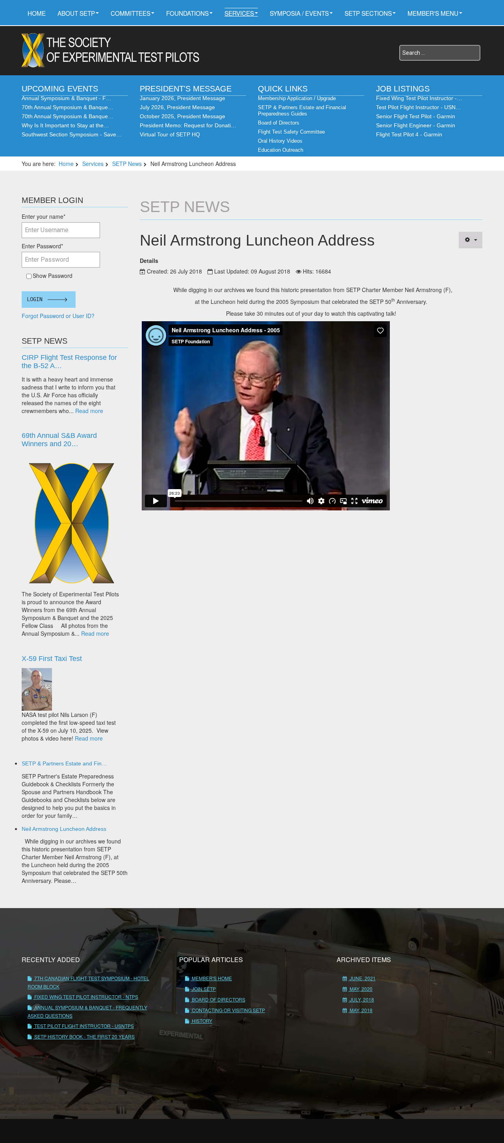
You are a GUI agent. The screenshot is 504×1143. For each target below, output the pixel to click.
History (201, 1020)
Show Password (51, 275)
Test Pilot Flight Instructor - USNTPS (83, 1025)
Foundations (187, 13)
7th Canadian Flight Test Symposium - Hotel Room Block (88, 982)
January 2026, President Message (182, 98)
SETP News (127, 164)
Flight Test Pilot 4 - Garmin (409, 134)
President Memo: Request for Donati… (188, 125)
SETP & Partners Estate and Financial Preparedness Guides (302, 110)
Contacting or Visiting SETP (228, 1010)
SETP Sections (368, 13)
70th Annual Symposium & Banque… (67, 107)
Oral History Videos (280, 141)
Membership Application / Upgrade (297, 98)
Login (35, 299)
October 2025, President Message (182, 116)
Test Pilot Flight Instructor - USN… (418, 107)
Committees (130, 13)
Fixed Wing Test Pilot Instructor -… (419, 98)
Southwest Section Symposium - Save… (72, 134)
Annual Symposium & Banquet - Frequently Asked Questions (87, 1011)
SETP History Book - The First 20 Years (84, 1036)
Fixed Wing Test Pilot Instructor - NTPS (85, 996)
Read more (89, 411)
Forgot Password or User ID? (58, 316)
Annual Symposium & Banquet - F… (66, 98)
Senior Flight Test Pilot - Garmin (415, 116)
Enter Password (42, 246)
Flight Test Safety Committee (291, 132)
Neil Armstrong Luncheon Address (64, 829)
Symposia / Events (299, 13)
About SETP (76, 13)
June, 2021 (362, 978)
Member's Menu (433, 13)
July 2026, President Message (177, 107)
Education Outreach (280, 150)
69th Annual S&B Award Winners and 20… (59, 440)
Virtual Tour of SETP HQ (170, 134)
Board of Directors (278, 123)
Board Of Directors (218, 999)
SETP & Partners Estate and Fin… (64, 763)
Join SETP (203, 988)
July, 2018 (361, 999)
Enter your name (43, 216)
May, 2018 (360, 1010)
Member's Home (211, 978)
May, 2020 (360, 988)
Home (37, 13)
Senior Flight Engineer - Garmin (415, 125)
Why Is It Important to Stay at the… (65, 125)
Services (239, 13)
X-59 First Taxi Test (52, 659)
